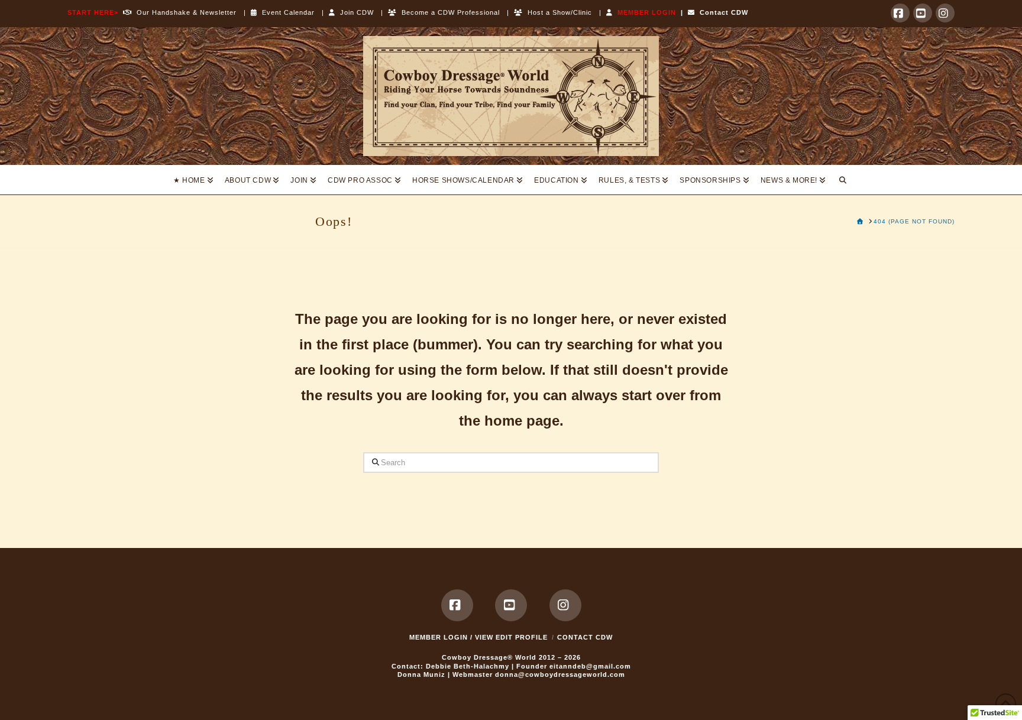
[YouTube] (922, 13)
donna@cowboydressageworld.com (560, 674)
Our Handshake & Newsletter (184, 12)
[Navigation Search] (843, 179)
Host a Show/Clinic (557, 12)
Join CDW (354, 12)
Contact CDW (721, 12)
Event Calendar (286, 12)
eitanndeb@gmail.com (590, 666)
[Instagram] (945, 13)
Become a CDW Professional (448, 12)
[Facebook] (900, 13)
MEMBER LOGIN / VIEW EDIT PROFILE (478, 637)
